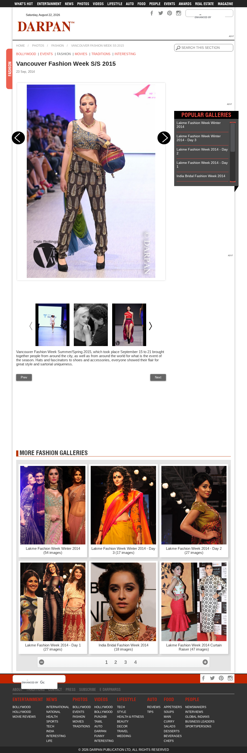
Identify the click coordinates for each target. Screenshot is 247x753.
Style (121, 712)
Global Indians (197, 716)
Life (49, 741)
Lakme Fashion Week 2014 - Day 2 (202, 151)
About (18, 689)
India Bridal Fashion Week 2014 (201, 176)
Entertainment (49, 4)
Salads (169, 726)
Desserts (171, 731)
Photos (83, 4)
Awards (185, 4)
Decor (122, 726)
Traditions (100, 54)
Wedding (124, 736)
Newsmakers (195, 707)
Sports (52, 721)
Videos (98, 4)
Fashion (57, 45)
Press (70, 689)
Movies (81, 54)
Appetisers (173, 707)
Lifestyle (114, 4)
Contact (55, 689)
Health (52, 716)
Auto (130, 4)
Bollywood (26, 54)
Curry (169, 721)
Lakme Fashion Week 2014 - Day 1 (202, 164)
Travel (122, 731)
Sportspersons (198, 726)
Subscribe (87, 689)
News (69, 4)
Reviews (153, 707)
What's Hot (23, 4)
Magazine (225, 4)
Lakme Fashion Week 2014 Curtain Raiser (194, 647)
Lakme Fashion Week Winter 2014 (199, 125)
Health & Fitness (130, 716)
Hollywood (22, 712)
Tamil (98, 721)
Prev (24, 377)
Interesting (125, 54)
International (57, 707)
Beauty (123, 721)
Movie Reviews (24, 716)
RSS (118, 689)
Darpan (100, 731)
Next (158, 377)
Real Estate (204, 4)
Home (20, 45)
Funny (99, 736)
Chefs (169, 741)
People (154, 4)
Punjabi (100, 716)
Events (169, 4)
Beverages (173, 736)
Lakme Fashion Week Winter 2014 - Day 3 (199, 138)
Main (167, 716)
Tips (150, 712)
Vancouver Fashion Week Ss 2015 (97, 45)
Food (141, 4)
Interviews (194, 712)
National (53, 712)
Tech (50, 726)
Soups (169, 712)
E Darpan (107, 689)
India (50, 731)
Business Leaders (199, 721)
